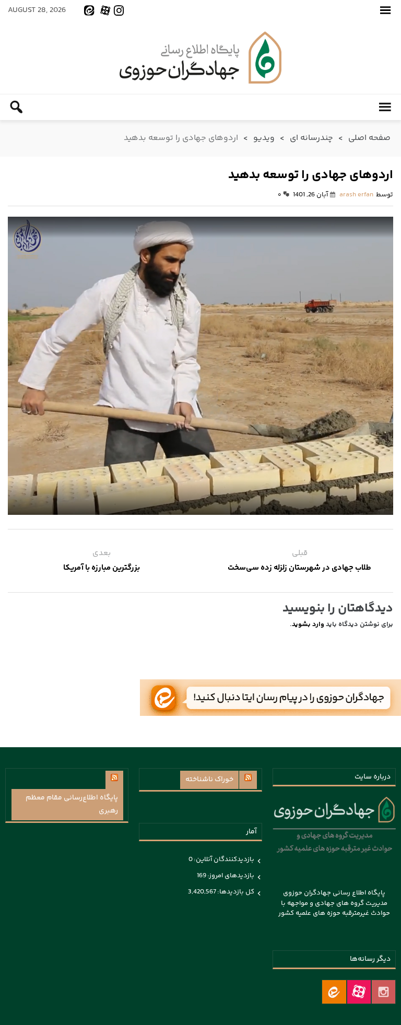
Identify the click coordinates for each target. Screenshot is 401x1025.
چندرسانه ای (311, 138)
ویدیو (264, 138)
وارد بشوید (308, 624)
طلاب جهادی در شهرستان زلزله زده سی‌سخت (299, 568)
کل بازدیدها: (235, 892)
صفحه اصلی (369, 138)
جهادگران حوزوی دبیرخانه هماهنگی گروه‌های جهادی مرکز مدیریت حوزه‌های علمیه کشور (200, 57)
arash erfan (356, 195)
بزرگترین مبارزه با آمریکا (101, 568)
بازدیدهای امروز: (230, 875)
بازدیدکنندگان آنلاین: (223, 859)
